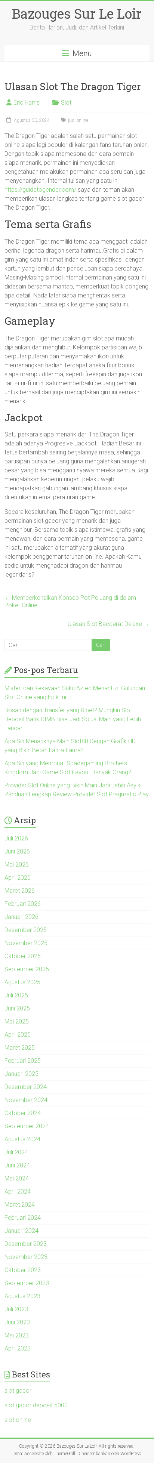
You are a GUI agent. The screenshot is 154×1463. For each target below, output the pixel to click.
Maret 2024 (19, 1204)
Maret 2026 (19, 890)
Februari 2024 (22, 1217)
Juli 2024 (16, 1152)
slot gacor (17, 1390)
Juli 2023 (16, 1309)
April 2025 (17, 1034)
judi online (78, 120)
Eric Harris (26, 102)
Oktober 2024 (22, 1113)
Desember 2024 (25, 1086)
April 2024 (17, 1191)
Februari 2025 (22, 1060)
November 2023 (25, 1256)
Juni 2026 (17, 851)
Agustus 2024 (22, 1139)
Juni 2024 (17, 1165)
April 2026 (17, 877)
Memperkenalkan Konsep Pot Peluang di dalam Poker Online (70, 601)
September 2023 (26, 1283)
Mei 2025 (16, 1021)
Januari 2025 (21, 1073)
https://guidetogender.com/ (40, 189)
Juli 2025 (16, 995)
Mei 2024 (16, 1178)
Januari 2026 (21, 916)
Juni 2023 (17, 1322)
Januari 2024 (21, 1230)
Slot (66, 102)
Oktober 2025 (22, 956)
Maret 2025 (19, 1047)
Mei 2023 (16, 1335)
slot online (17, 1419)
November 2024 (25, 1100)
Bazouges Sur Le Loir (77, 13)
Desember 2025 (25, 929)
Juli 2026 (16, 838)
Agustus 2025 (22, 982)
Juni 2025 (17, 1008)
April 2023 (17, 1348)
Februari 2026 (22, 903)
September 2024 (26, 1126)
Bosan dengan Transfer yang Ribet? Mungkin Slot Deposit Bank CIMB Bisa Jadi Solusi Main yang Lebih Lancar (72, 719)
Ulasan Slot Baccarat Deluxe (109, 623)
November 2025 (25, 943)
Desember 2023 (25, 1243)
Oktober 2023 (22, 1270)
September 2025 (26, 969)
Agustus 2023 (22, 1296)
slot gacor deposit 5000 (36, 1405)
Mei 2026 (16, 864)
